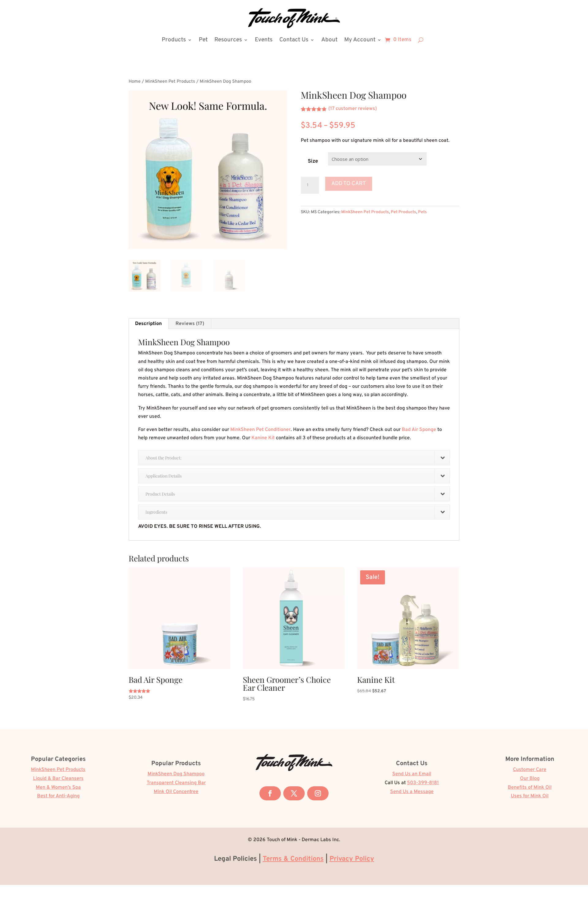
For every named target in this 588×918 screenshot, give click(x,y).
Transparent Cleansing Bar (176, 783)
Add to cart (348, 183)
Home (135, 82)
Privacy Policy (352, 859)
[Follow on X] (294, 793)
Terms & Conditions (293, 859)
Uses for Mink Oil (529, 796)
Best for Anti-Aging (58, 796)
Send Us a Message (412, 792)
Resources (228, 39)
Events (264, 39)
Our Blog (530, 779)
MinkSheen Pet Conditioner (260, 430)
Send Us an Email (411, 774)
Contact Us (293, 39)
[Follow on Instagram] (318, 793)
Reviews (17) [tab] (189, 324)
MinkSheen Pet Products (170, 82)
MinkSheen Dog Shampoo (176, 774)
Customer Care (529, 770)
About (329, 39)
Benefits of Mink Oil (530, 787)
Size (313, 161)
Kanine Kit (263, 438)
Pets (422, 212)
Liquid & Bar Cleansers (58, 779)
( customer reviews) (352, 109)
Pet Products (403, 212)
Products (174, 39)
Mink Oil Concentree (176, 792)
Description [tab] (148, 324)
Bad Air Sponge (419, 430)
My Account (359, 39)
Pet (203, 39)
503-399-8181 (423, 783)
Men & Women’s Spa (58, 787)
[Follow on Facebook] (270, 793)
